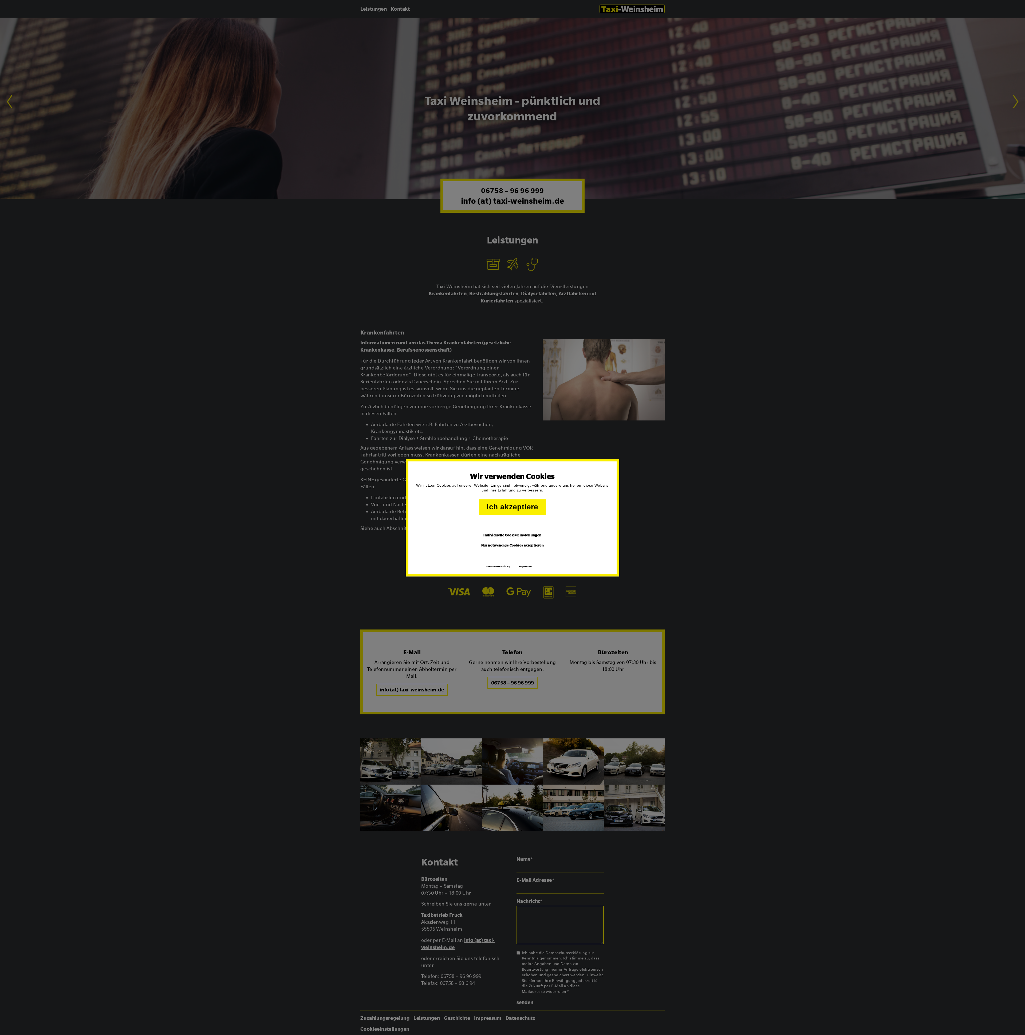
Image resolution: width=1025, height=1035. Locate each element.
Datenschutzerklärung (497, 566)
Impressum (525, 566)
